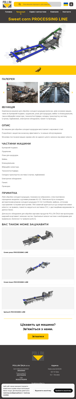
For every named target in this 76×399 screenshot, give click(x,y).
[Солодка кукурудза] (38, 70)
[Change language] (66, 4)
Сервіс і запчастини (37, 12)
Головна (8, 12)
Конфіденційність (38, 383)
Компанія (54, 12)
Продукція (20, 12)
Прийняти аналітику (63, 391)
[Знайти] (19, 4)
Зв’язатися (38, 336)
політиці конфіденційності (12, 393)
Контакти (67, 12)
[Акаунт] (71, 4)
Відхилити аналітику (43, 391)
